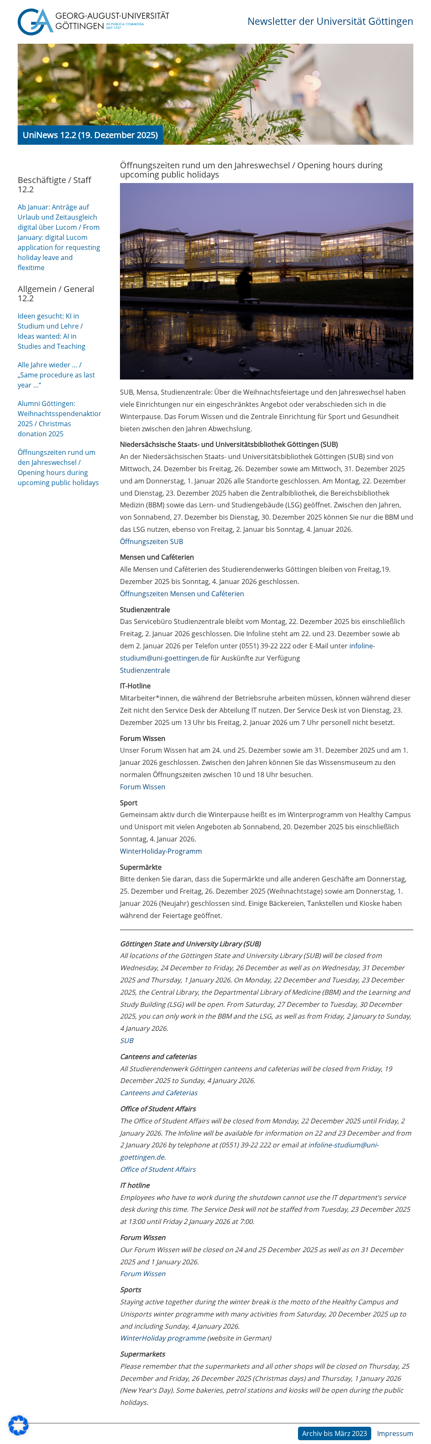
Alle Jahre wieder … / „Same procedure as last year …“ (56, 375)
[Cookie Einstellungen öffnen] (18, 1433)
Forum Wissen (142, 786)
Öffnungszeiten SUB (151, 541)
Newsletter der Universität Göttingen (330, 21)
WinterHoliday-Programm (161, 851)
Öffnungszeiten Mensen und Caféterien (182, 593)
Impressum (395, 1433)
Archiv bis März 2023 (334, 1433)
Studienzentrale (145, 670)
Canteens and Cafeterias (158, 1092)
